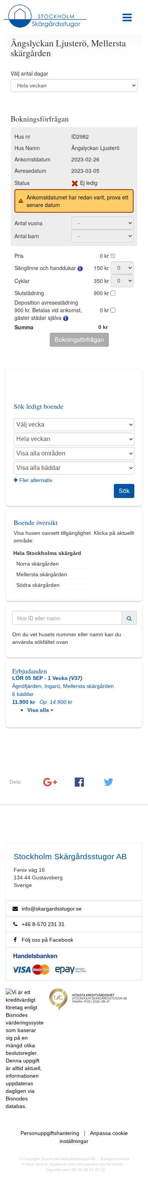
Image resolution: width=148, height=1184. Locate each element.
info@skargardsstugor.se (52, 909)
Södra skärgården (38, 585)
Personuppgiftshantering (49, 1133)
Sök (124, 490)
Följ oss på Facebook (46, 940)
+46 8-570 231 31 (42, 924)
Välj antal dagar (29, 73)
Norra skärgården (37, 564)
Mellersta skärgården (41, 574)
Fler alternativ (35, 480)
